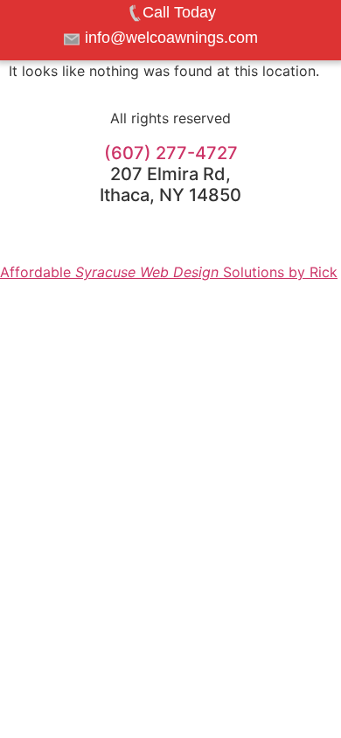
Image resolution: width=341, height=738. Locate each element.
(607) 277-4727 (171, 153)
